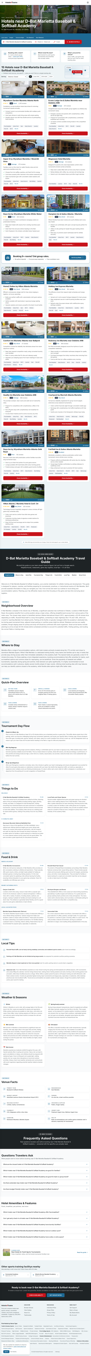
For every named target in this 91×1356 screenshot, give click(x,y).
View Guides (27, 1310)
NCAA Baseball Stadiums (7, 1336)
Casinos (47, 1338)
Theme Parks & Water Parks (58, 1338)
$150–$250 (44, 76)
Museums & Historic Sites (7, 1341)
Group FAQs (50, 1310)
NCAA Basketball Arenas (75, 1333)
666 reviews (23, 398)
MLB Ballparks (76, 1331)
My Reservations (74, 1312)
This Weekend (30, 37)
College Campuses (33, 1336)
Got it (6, 1351)
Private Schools (34, 1331)
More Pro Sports (49, 1333)
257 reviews (67, 106)
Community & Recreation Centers (38, 1341)
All (30, 76)
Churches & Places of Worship (67, 1341)
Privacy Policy (51, 1312)
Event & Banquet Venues (7, 1338)
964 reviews (64, 343)
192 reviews (19, 454)
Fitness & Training (5, 1331)
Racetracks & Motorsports (45, 1343)
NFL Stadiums (54, 1331)
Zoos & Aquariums (71, 1338)
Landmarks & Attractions (22, 1341)
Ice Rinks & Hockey (59, 1326)
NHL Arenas (84, 1331)
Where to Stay (19, 575)
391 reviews (70, 217)
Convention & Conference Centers (61, 1336)
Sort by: (3, 76)
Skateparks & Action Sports (60, 1343)
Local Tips (67, 575)
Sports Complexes (19, 17)
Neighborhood (9, 575)
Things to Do (48, 575)
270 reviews (21, 164)
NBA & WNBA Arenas (65, 1331)
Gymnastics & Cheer (51, 1328)
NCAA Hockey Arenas (21, 1336)
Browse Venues (10, 17)
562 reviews (70, 289)
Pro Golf (41, 1333)
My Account (73, 1315)
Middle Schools (24, 1331)
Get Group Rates (76, 257)
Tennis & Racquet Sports (7, 1328)
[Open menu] (2, 2)
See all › (16, 128)
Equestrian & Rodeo (63, 1328)
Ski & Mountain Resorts (31, 1343)
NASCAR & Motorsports (32, 1333)
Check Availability (36, 1295)
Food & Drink (58, 575)
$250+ (51, 76)
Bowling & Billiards (53, 1341)
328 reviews (26, 506)
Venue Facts (82, 575)
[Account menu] (88, 2)
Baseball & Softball (28, 1326)
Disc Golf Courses (73, 1343)
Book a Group (74, 1310)
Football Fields (38, 1326)
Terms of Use (51, 1315)
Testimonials (27, 1315)
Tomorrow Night (20, 37)
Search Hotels (74, 42)
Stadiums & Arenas (39, 1328)
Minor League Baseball (18, 1333)
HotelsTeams (11, 2)
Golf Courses (18, 1328)
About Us (27, 1312)
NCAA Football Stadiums (61, 1333)
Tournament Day (38, 575)
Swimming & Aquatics (71, 1326)
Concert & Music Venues (37, 1338)
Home (2, 17)
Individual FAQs (51, 1307)
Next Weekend (39, 37)
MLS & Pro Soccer (6, 1333)
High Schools (15, 1331)
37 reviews (25, 343)
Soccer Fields (18, 1326)
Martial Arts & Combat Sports (77, 1328)
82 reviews (68, 162)
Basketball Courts (48, 1326)
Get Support (73, 1307)
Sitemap (57, 1351)
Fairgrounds (75, 1336)
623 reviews (20, 217)
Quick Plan (28, 575)
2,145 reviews (22, 103)
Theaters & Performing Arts (22, 1338)
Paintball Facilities (84, 1343)
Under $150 (36, 76)
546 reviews (25, 289)
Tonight (11, 37)
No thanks (13, 1351)
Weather (74, 575)
